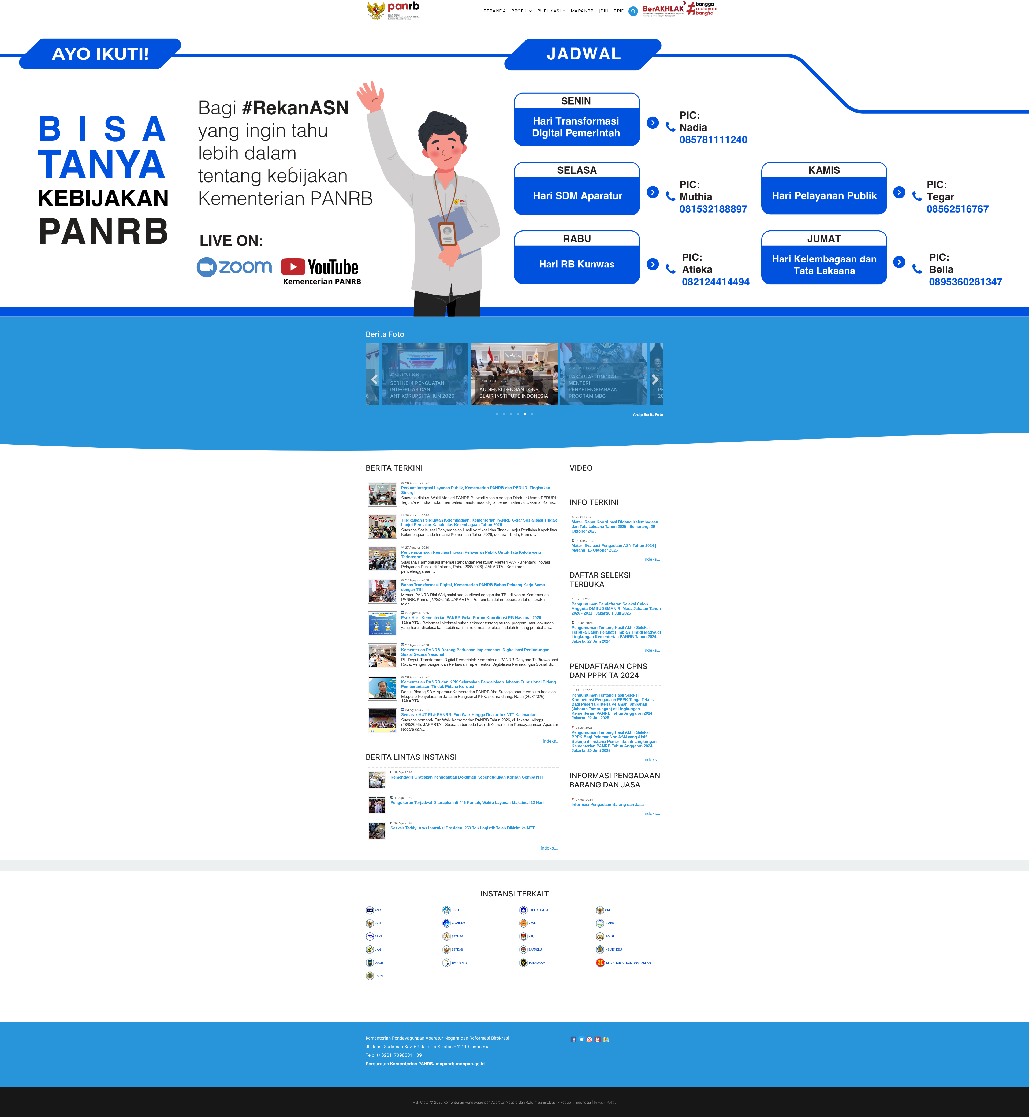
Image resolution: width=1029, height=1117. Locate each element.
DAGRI (379, 963)
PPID (619, 10)
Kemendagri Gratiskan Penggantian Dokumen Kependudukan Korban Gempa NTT (467, 777)
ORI (607, 910)
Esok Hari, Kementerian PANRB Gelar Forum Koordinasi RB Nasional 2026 (471, 617)
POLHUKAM (537, 963)
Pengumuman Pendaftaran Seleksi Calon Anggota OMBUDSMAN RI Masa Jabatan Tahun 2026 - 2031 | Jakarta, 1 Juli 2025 (616, 608)
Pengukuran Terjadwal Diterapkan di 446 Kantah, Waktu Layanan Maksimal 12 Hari (467, 802)
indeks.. (550, 741)
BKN (377, 923)
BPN (380, 976)
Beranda (495, 10)
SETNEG (457, 936)
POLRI (610, 936)
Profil (519, 10)
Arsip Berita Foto (648, 414)
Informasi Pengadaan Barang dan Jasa (608, 804)
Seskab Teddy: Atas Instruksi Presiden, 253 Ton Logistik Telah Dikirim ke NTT (462, 828)
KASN (532, 923)
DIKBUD (457, 910)
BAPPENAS (459, 963)
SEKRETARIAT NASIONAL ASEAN (628, 963)
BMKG (610, 923)
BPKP (378, 936)
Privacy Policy (605, 1102)
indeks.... (549, 848)
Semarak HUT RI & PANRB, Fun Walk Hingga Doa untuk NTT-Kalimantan (468, 714)
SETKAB (457, 949)
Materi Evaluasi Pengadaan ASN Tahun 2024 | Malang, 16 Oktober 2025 (614, 547)
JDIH (603, 10)
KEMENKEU (614, 949)
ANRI (378, 910)
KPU (531, 936)
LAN (377, 949)
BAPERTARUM (538, 910)
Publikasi (549, 10)
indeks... (652, 559)
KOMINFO (458, 923)
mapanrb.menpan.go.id (460, 1063)
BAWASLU (535, 949)
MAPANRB (582, 10)
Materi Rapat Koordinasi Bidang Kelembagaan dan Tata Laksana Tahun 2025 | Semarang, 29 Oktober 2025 (615, 526)
